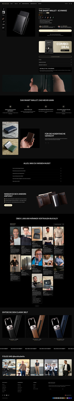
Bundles (3, 391)
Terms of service (20, 387)
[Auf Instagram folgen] (4, 395)
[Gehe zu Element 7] (3, 28)
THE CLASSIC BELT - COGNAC (37, 339)
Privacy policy (19, 388)
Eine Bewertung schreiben (58, 224)
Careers (34, 387)
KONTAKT (39, 3)
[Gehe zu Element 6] (3, 24)
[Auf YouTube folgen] (6, 395)
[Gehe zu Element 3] (3, 15)
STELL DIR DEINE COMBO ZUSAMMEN (55, 56)
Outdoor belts (4, 387)
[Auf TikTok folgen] (8, 395)
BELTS (11, 3)
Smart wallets (4, 390)
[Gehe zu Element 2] (3, 12)
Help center (19, 384)
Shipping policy (20, 390)
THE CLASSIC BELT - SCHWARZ (13, 339)
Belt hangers (4, 388)
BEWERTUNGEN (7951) (25, 3)
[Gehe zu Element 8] (3, 31)
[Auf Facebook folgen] (2, 395)
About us (34, 384)
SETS (20, 3)
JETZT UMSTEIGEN (8, 205)
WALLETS (16, 3)
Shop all (3, 384)
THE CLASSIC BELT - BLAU (60, 339)
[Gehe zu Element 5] (3, 21)
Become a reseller (35, 388)
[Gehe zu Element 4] (3, 18)
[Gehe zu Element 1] (3, 9)
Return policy (19, 391)
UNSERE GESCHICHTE (33, 3)
